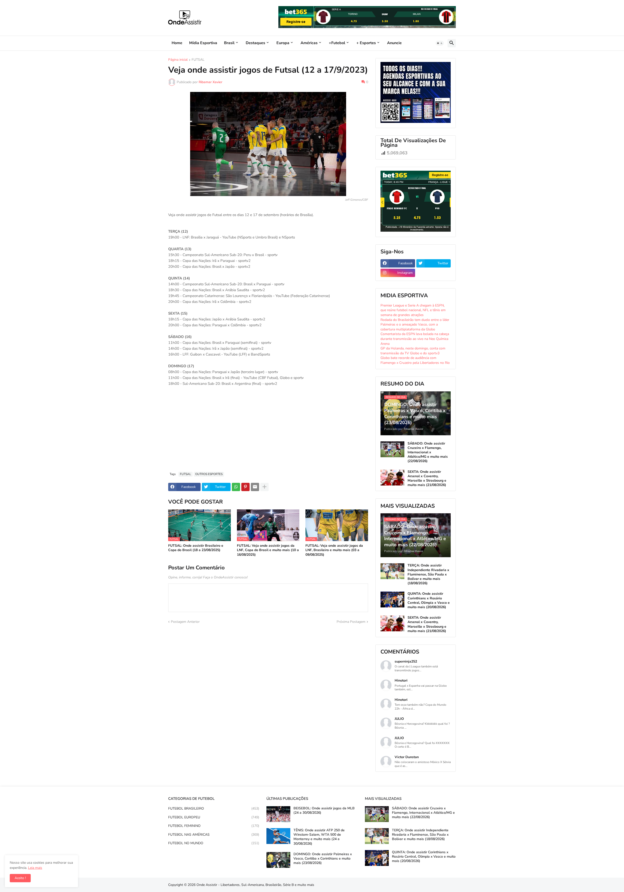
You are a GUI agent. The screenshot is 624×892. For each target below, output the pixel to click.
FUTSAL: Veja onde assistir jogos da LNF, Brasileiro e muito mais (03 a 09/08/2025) (334, 550)
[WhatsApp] (236, 487)
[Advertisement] (268, 431)
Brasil (229, 43)
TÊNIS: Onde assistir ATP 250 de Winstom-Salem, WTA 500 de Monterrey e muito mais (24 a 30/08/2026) (319, 837)
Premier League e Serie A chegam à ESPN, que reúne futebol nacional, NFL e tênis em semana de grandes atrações (413, 310)
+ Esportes (366, 43)
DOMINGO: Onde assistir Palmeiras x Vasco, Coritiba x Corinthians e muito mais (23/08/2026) (322, 858)
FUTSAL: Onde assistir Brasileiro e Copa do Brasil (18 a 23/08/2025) (195, 548)
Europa (282, 43)
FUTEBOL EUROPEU (213, 817)
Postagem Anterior (185, 621)
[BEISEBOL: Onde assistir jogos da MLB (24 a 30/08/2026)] (278, 814)
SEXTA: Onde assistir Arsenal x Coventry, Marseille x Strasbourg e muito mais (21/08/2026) (427, 478)
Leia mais (35, 867)
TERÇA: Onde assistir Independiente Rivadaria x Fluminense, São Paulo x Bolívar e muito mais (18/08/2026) (428, 574)
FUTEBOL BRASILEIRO (213, 808)
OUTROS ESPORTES (209, 474)
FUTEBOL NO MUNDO (213, 843)
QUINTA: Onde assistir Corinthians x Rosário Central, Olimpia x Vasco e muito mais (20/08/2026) (429, 600)
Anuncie (394, 43)
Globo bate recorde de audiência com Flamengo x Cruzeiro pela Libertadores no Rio (415, 360)
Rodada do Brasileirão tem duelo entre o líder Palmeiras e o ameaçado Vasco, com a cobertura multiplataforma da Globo (414, 324)
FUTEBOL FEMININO (213, 825)
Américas (309, 43)
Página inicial (178, 60)
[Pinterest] (245, 487)
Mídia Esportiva (203, 43)
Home (177, 43)
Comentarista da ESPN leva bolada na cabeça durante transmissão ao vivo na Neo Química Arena (414, 339)
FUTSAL (198, 60)
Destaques (255, 43)
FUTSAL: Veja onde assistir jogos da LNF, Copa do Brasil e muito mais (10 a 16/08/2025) (268, 550)
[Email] (255, 487)
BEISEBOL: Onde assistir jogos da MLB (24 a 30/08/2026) (324, 810)
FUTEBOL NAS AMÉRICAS (213, 834)
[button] (440, 43)
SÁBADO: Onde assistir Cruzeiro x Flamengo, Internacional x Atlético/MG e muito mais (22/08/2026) (428, 452)
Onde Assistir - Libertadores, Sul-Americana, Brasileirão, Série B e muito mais (255, 884)
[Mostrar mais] (264, 487)
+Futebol (337, 43)
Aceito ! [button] (20, 878)
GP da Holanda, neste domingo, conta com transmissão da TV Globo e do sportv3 (412, 351)
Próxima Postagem (351, 621)
